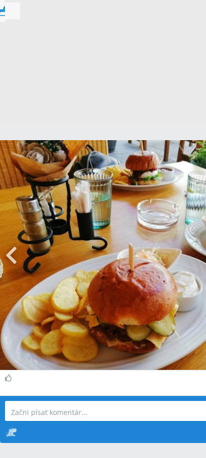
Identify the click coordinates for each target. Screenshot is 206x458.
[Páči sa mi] (10, 378)
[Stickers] (11, 431)
